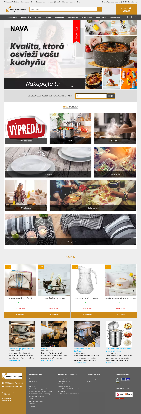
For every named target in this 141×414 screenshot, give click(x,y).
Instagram (32, 406)
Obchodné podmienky (68, 2)
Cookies (31, 398)
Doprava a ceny (40, 2)
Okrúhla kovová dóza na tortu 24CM (120, 298)
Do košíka (21, 315)
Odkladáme (73, 17)
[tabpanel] (70, 55)
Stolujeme (59, 17)
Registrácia (15, 2)
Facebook (32, 403)
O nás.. (31, 379)
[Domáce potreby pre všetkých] (16, 9)
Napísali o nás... (34, 381)
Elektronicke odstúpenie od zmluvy (68, 394)
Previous (7, 291)
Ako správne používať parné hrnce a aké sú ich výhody (119, 350)
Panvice (44, 349)
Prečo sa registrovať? (64, 381)
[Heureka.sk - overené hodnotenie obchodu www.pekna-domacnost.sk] (110, 13)
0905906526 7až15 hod (130, 2)
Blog (78, 2)
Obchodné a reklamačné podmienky (39, 394)
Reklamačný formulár (53, 2)
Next (133, 291)
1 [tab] (72, 86)
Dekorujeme (115, 17)
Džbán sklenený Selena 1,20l (87, 298)
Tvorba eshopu (6, 398)
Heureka (88, 381)
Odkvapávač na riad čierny (54, 298)
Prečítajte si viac (15, 360)
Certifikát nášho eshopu (36, 401)
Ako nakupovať (62, 379)
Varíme (38, 17)
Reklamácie (61, 384)
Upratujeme (87, 17)
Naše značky (26, 17)
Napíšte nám (32, 386)
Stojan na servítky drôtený (20, 298)
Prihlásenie (7, 2)
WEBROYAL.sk (6, 400)
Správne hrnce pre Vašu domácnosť (82, 350)
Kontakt (31, 384)
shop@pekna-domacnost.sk (112, 2)
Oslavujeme (100, 17)
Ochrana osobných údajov (36, 396)
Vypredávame (11, 17)
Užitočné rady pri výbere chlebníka (21, 349)
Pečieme (48, 17)
